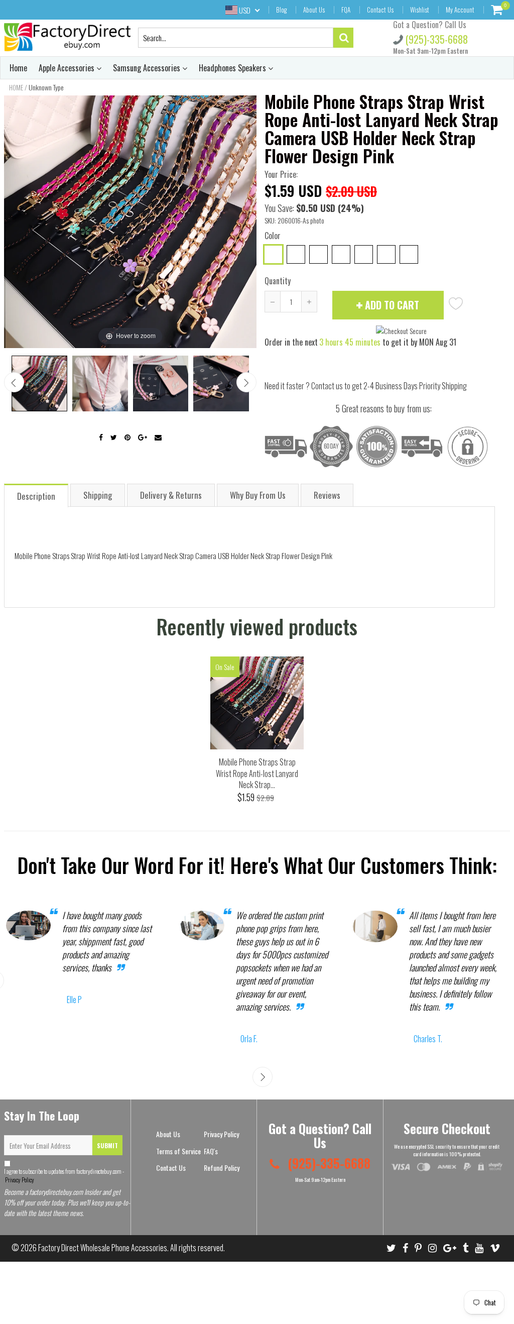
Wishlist (419, 10)
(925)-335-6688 (435, 39)
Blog (281, 10)
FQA (345, 10)
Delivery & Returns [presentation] (171, 495)
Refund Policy (221, 1167)
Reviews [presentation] (327, 495)
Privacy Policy (19, 1179)
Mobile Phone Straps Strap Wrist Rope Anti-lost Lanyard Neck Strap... (257, 773)
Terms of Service (178, 1151)
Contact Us (380, 10)
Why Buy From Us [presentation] (258, 495)
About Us (314, 10)
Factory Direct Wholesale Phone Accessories (102, 1248)
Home (18, 68)
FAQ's (211, 1151)
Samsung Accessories (147, 68)
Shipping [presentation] (97, 495)
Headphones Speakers (233, 68)
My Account (460, 10)
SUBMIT (107, 1145)
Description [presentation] (36, 496)
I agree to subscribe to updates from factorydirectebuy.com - (64, 1175)
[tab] (36, 495)
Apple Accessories (67, 68)
